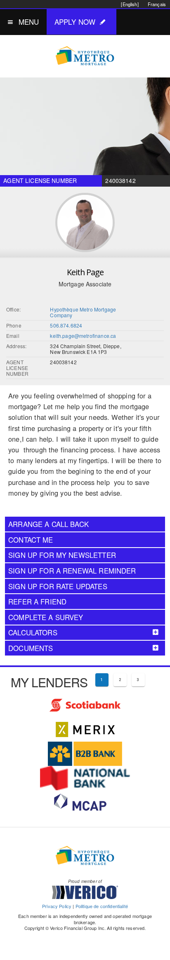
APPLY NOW (74, 21)
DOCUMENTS (30, 648)
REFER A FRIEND (37, 601)
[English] (129, 4)
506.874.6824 (66, 325)
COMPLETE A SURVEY (45, 617)
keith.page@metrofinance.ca (83, 335)
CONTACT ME (30, 540)
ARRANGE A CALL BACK (48, 524)
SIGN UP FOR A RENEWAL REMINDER (72, 571)
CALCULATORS (32, 632)
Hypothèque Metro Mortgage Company (83, 312)
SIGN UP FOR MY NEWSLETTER (62, 555)
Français (157, 4)
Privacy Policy (56, 906)
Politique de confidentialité (102, 906)
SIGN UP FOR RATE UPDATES (57, 586)
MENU (29, 21)
